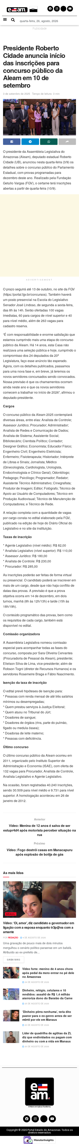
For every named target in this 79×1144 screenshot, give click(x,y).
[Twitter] (43, 1118)
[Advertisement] (39, 235)
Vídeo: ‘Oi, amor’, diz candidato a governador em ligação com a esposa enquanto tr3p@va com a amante (38, 927)
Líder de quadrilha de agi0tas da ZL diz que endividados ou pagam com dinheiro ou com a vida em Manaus (47, 1037)
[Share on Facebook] (11, 141)
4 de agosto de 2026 (34, 937)
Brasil (10, 914)
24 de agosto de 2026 (36, 982)
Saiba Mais (15, 958)
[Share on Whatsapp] (49, 141)
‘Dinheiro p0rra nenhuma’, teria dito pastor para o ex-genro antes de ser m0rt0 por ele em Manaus (47, 1016)
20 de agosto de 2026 (36, 1025)
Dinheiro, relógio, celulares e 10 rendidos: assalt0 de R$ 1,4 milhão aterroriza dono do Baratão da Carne (47, 994)
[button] (5, 19)
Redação (13, 937)
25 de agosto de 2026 (36, 1003)
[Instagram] (35, 1118)
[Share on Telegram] (30, 141)
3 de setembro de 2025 (16, 94)
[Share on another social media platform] (67, 141)
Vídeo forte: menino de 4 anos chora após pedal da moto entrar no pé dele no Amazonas (48, 973)
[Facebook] (26, 1118)
